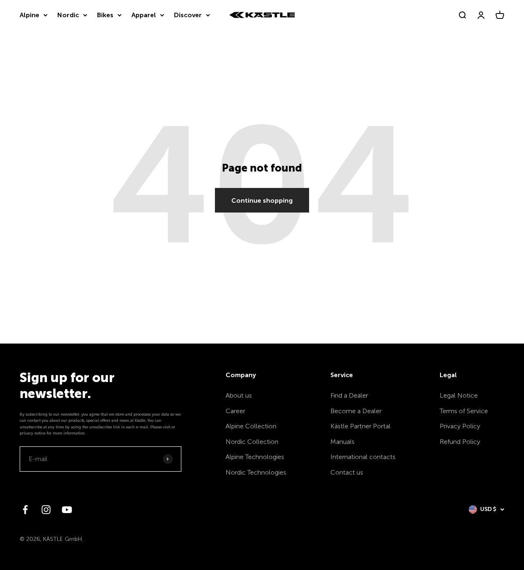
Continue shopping (262, 200)
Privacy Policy (460, 426)
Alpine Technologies (255, 457)
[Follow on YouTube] (66, 509)
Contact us (346, 472)
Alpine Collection (251, 426)
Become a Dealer (356, 411)
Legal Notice (459, 395)
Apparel (143, 15)
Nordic (68, 15)
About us (239, 395)
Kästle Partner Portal (360, 426)
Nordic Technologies (256, 472)
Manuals (342, 442)
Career (235, 411)
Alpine (29, 15)
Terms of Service (464, 411)
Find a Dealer (349, 395)
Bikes (105, 15)
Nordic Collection (252, 442)
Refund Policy (460, 442)
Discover (188, 15)
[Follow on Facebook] (25, 509)
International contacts (362, 457)
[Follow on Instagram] (46, 509)
